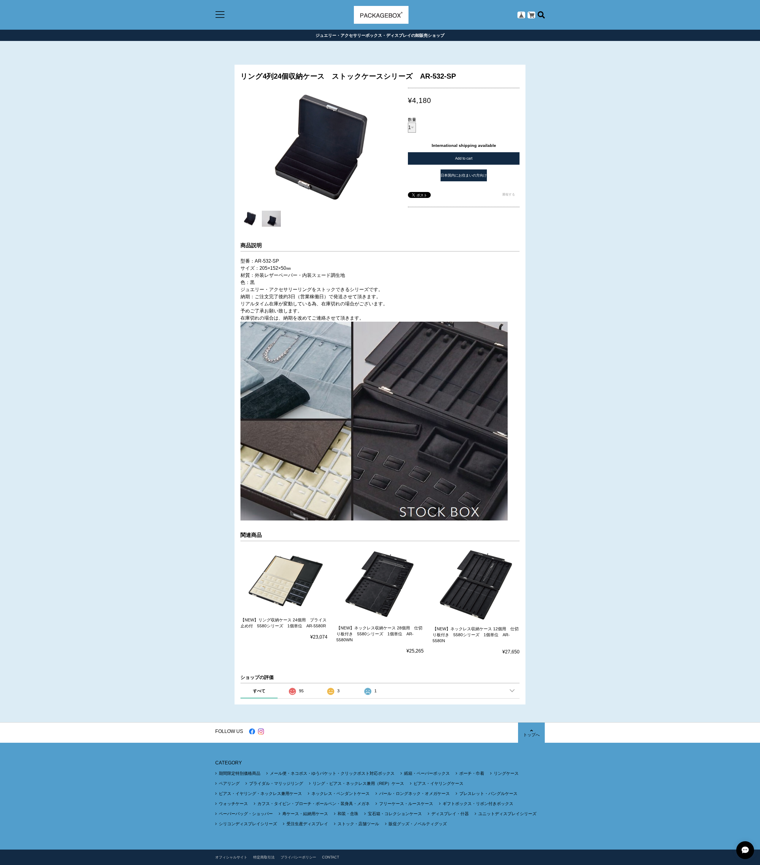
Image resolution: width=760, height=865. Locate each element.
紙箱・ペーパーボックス (427, 773)
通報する (508, 194)
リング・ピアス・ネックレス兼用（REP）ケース (358, 783)
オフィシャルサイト (231, 857)
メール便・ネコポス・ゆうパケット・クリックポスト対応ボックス (332, 773)
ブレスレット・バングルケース (488, 793)
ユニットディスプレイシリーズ (507, 813)
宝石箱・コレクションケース (395, 813)
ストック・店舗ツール (358, 823)
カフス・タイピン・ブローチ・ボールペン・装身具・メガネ (313, 803)
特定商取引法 (264, 857)
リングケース (506, 773)
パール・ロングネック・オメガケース (414, 793)
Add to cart (463, 158)
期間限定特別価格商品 (239, 773)
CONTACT (330, 857)
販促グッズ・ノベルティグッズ (418, 823)
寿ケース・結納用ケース (305, 813)
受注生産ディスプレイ (307, 823)
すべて (259, 690)
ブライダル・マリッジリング (276, 783)
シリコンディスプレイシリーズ (248, 823)
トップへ (531, 734)
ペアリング (229, 783)
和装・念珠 (348, 813)
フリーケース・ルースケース (406, 803)
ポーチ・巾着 (471, 773)
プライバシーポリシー (298, 857)
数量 (412, 120)
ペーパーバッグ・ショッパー (246, 813)
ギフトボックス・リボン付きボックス (478, 803)
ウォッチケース (233, 803)
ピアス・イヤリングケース (438, 783)
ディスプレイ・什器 (450, 813)
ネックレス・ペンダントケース (340, 793)
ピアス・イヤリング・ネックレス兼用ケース (260, 793)
